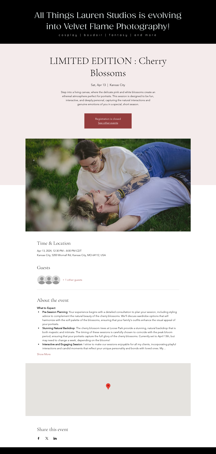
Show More (44, 354)
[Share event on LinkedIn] (55, 438)
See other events (108, 122)
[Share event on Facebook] (38, 438)
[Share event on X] (46, 438)
